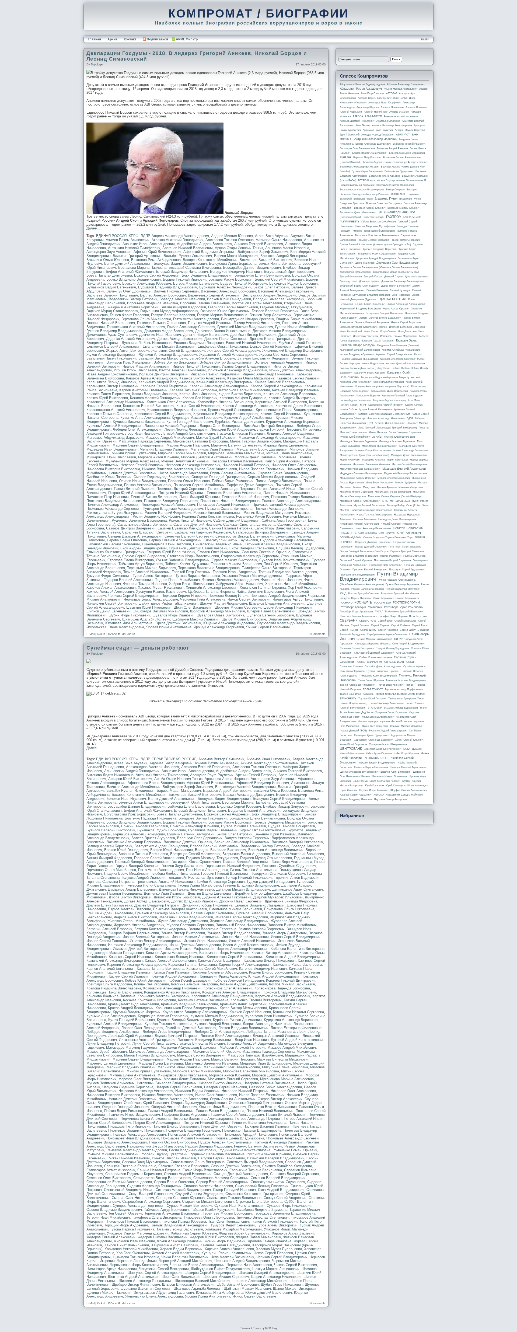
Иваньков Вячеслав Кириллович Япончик (363, 327)
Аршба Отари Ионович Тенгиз (239, 248)
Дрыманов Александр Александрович (402, 281)
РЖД (343, 593)
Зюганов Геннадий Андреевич (279, 362)
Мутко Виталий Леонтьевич (369, 505)
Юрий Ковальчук (374, 785)
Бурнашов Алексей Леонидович (225, 287)
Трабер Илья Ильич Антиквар (356, 694)
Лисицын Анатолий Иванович (277, 1036)
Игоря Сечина (388, 331)
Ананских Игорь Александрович (149, 244)
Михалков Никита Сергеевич (356, 491)
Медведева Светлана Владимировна (361, 473)
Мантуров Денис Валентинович (409, 455)
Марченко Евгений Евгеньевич (236, 445)
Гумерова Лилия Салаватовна (151, 885)
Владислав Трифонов (352, 203)
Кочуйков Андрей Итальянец (389, 400)
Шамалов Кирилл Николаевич (371, 767)
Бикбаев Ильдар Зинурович (285, 806)
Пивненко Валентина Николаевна (234, 493)
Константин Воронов (368, 395)
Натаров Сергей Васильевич (178, 1087)
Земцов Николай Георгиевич (262, 929)
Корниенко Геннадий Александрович (402, 395)
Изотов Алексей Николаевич (182, 370)
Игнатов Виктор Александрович (155, 941)
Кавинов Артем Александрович (151, 378)
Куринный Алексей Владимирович (114, 426)
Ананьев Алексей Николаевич (401, 116)
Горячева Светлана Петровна (110, 882)
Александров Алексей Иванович (152, 767)
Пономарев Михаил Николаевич (187, 1138)
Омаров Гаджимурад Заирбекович (161, 477)
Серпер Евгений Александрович (175, 540)
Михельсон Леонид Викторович (393, 491)
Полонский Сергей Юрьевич (356, 560)
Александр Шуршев (368, 107)
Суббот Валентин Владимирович (182, 560)
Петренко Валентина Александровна (203, 1119)
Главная (94, 39)
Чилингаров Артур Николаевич (298, 599)
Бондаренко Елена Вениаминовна (262, 275)
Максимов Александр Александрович (269, 437)
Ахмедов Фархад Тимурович (377, 134)
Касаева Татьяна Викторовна (193, 390)
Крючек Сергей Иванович (281, 414)
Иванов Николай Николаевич (196, 366)
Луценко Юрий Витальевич (399, 436)
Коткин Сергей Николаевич (198, 406)
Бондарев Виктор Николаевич (203, 818)
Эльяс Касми (360, 781)
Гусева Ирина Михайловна (297, 327)
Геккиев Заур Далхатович (270, 315)
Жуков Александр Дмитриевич (111, 355)
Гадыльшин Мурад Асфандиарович (169, 311)
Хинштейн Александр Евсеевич (211, 587)
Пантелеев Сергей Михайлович (199, 485)
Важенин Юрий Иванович (275, 834)
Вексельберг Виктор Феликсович (395, 185)
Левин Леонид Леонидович (186, 429)
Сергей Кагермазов (405, 620)
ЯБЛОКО (378, 794)
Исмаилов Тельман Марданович (398, 336)
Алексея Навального (375, 111)
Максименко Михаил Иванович (379, 446)
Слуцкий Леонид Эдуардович (300, 548)
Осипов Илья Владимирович (142, 481)
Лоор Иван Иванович (142, 433)
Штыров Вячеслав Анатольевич (188, 1284)
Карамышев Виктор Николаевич (112, 386)
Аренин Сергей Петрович (256, 775)
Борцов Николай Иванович (184, 279)
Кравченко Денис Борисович (298, 406)
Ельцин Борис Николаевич (370, 304)
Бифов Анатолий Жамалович (130, 272)
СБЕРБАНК (348, 620)
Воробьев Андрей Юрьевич (370, 208)
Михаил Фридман (387, 487)
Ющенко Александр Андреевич (229, 623)
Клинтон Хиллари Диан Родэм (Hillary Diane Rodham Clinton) (375, 368)
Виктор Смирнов (395, 189)
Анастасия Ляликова (388, 121)
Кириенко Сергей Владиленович (394, 354)
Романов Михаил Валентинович (112, 1154)
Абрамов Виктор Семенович (221, 759)
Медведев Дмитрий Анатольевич (404, 468)
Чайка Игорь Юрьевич (406, 753)
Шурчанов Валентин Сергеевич (146, 1288)
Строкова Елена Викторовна (130, 560)
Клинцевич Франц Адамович (223, 976)
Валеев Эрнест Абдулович (153, 838)
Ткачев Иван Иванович (390, 685)
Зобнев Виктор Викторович (176, 362)
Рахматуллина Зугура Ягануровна (114, 513)
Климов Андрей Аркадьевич (175, 976)
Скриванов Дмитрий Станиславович (198, 548)
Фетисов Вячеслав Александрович (230, 580)
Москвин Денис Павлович (256, 457)
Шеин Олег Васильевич (193, 607)
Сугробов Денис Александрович (383, 666)
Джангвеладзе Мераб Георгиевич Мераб (396, 272)
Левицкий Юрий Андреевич (233, 429)
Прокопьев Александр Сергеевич (113, 509)
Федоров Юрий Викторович (212, 1237)
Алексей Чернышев (351, 111)
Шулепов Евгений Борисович (270, 615)
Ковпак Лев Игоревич (200, 398)
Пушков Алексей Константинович (225, 1142)
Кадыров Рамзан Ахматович (378, 340)
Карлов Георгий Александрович (276, 386)
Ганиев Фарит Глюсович (129, 315)
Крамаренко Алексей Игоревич (385, 404)
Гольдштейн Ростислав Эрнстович (195, 878)
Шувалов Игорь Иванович (173, 615)
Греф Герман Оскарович (406, 240)
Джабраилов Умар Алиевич (355, 272)
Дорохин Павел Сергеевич (225, 339)
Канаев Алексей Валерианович (280, 382)
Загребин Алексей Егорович (212, 358)
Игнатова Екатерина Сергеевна (407, 327)
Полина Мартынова (414, 556)
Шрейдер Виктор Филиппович (136, 1284)
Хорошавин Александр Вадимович (373, 739)
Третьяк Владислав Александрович (287, 572)
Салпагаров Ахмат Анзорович (110, 1170)
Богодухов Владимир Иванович (236, 272)
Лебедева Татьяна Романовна (270, 1032)
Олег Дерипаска (367, 533)
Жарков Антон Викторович (127, 350)
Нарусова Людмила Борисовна (127, 1087)
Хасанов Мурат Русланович (161, 587)
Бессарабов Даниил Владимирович (252, 268)
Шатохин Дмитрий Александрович (266, 1273)
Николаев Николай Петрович (245, 465)
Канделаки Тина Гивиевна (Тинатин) (398, 345)
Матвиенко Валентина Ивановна (211, 1063)
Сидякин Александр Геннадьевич (154, 1186)
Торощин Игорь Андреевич (234, 572)
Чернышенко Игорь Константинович (139, 1265)
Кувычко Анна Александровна (145, 418)
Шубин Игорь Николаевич (129, 615)
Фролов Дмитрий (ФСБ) (353, 730)
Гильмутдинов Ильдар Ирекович (247, 319)
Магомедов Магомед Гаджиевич (132, 1047)
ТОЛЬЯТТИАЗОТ (373, 689)
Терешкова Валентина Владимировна (209, 568)
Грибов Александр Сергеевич (191, 327)
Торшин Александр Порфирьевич (404, 689)
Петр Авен (394, 546)
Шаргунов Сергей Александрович (155, 1273)
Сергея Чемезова (388, 630)
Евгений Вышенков (377, 290)
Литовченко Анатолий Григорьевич (147, 1040)
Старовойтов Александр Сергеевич (250, 556)
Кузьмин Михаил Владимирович (216, 1016)
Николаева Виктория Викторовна (113, 469)
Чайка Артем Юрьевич (379, 753)
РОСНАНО (346, 602)
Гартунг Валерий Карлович (173, 315)
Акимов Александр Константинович (269, 763)
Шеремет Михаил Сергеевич (238, 607)
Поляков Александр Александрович (291, 501)
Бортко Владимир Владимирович (133, 279)
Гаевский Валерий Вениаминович (142, 862)
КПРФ (133, 236)
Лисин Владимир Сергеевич (405, 432)
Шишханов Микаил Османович (389, 776)
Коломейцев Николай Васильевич (225, 402)
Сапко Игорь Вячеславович (276, 528)
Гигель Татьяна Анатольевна (253, 870)
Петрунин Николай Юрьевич (182, 493)
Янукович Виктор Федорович (390, 799)
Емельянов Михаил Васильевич (169, 346)
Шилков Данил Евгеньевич (108, 611)
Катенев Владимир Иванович (296, 390)
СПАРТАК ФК (374, 662)
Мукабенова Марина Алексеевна (132, 461)
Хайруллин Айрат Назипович (239, 584)
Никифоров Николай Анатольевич (359, 523)
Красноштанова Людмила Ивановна (176, 410)
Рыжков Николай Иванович (174, 1158)
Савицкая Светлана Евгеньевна (249, 524)
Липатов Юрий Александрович (226, 1036)
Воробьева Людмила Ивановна (152, 303)
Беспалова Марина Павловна (142, 268)
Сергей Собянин (400, 625)
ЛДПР (145, 236)
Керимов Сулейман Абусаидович (220, 972)
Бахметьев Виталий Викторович (266, 260)
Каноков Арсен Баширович (220, 960)
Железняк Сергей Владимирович (178, 350)
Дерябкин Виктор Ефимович (253, 335)
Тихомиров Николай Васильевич (133, 1221)
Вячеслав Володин (373, 217)
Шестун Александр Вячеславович (359, 771)
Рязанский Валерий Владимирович (275, 1158)
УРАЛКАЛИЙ (375, 707)
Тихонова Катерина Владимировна (406, 680)
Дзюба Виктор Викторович (130, 897)
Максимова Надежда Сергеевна (144, 441)
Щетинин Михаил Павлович (108, 1293)
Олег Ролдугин (387, 533)
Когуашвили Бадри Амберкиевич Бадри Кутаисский (390, 377)
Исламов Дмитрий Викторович (163, 374)
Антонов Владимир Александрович (392, 125)
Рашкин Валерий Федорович (168, 513)
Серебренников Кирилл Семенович (387, 634)
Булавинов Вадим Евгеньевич (111, 287)
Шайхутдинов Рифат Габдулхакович (168, 603)
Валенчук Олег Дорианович (129, 291)
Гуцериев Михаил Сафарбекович (377, 253)
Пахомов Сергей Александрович (237, 1115)
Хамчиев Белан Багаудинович (225, 1245)
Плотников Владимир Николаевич (114, 501)
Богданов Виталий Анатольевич (254, 810)
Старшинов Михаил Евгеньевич (208, 1202)
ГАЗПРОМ (393, 217)
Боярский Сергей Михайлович (279, 279)
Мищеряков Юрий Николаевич (111, 457)
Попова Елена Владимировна (240, 1138)
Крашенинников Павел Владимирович (287, 410)
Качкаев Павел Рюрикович (108, 394)
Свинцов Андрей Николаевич (187, 1174)
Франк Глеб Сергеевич (375, 726)
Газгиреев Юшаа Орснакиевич (225, 311)
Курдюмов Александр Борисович (293, 422)
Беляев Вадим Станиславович (369, 153)
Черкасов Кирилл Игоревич (184, 596)
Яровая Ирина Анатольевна (168, 627)
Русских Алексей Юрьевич (269, 1154)
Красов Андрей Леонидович (231, 410)
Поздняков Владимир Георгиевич (171, 501)
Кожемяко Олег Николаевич (356, 382)
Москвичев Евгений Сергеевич (233, 1079)
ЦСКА (406, 749)
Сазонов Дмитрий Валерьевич (130, 528)
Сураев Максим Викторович (234, 560)
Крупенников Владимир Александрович (225, 414)
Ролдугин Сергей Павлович (355, 598)
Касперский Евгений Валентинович (360, 349)
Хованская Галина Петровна (263, 587)
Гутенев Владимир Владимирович (114, 331)
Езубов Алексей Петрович (299, 343)
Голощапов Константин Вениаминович (377, 235)
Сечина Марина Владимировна (374, 639)
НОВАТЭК (399, 528)
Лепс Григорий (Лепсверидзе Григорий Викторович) (387, 427)
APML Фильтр (187, 39)
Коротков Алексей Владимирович (282, 996)
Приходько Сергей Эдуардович (407, 569)
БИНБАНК (345, 157)
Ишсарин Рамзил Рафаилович (215, 374)
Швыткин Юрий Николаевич (149, 607)
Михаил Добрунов (405, 482)
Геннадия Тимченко (351, 230)
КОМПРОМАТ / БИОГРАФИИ (258, 13)
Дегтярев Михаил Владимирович (279, 331)
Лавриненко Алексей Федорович (171, 426)
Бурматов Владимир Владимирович (167, 287)
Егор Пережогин (401, 295)
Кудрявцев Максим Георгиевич (197, 418)
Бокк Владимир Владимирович (207, 275)
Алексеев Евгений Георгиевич (205, 767)
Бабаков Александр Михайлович (133, 787)
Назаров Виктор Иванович (220, 1083)
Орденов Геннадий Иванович (125, 1107)
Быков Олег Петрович (271, 287)
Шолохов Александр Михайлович (217, 611)
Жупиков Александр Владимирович (168, 355)
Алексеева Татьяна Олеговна (229, 240)
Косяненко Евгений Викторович (148, 406)
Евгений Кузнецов (400, 290)
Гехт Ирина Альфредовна (207, 870)
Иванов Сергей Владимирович (246, 366)
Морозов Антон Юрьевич (158, 457)
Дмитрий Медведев (351, 276)
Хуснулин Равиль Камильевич (161, 592)
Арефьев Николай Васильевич (187, 248)
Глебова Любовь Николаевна (175, 873)
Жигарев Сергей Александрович (233, 350)
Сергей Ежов (385, 620)
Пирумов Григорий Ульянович (407, 551)
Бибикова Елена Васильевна (191, 806)
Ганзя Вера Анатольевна (292, 862)
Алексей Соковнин (416, 107)
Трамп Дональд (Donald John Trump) (400, 693)
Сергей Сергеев (380, 625)
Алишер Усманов (399, 111)
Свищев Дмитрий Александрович (135, 536)
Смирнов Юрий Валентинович (170, 552)
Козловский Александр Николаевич (115, 402)
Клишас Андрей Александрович (274, 976)
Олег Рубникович (409, 532)
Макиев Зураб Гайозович (216, 437)
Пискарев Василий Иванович (245, 497)
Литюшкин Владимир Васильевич (205, 1040)
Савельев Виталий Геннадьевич (358, 616)
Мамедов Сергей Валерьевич (201, 1055)
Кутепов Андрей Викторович (217, 1024)
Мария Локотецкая (397, 459)
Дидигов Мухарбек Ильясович (278, 897)
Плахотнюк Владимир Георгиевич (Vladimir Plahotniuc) (370, 556)
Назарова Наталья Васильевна (237, 461)
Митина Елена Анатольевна (289, 453)
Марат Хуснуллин (350, 459)
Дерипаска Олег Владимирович (398, 262)
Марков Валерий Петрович (233, 1059)
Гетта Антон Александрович (196, 319)
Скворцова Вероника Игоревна (372, 643)
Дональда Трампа (369, 281)
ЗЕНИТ (363, 317)
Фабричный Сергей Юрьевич (193, 1233)
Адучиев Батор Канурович (171, 763)
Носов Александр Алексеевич (183, 473)
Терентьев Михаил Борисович (151, 568)
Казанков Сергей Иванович (298, 378)
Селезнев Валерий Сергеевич (189, 536)
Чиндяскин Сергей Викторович (111, 603)
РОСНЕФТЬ (363, 602)
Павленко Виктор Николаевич (272, 1107)
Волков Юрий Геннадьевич (229, 299)
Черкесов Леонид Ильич (228, 596)
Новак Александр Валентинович (373, 528)
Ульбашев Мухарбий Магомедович (233, 1229)
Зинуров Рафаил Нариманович (133, 933)
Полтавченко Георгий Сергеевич (392, 560)
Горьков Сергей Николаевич (374, 240)
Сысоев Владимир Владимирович (114, 1210)
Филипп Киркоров (368, 721)
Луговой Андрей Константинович (188, 433)
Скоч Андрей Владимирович (143, 548)
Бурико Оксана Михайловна (262, 830)
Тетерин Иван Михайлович (108, 1217)
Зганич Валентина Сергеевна (212, 929)
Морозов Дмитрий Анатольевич (206, 457)
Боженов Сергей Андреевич (157, 275)
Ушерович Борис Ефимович (391, 712)
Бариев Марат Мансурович (236, 256)
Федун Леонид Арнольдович (378, 717)
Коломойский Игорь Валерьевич (389, 391)
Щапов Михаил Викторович (244, 619)
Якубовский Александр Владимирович (288, 623)
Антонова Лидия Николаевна (110, 775)
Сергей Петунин (360, 625)
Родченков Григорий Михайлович (400, 593)
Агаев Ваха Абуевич (271, 236)
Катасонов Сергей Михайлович (244, 390)
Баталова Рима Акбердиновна (156, 260)
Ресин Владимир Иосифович (156, 516)
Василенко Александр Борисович (228, 291)
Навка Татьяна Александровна (374, 514)
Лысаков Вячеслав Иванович (241, 433)
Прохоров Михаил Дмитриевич (357, 574)
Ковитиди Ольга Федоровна (109, 984)
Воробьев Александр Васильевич (275, 850)
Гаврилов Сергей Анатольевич (233, 307)
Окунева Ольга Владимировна (283, 473)
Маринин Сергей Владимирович (139, 445)
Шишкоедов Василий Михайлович (160, 611)
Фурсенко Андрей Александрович (388, 730)
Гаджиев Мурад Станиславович (112, 311)
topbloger (97, 64)
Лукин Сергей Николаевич (153, 1043)
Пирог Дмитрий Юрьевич (199, 497)
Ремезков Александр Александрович (136, 1150)
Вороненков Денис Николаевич (358, 212)
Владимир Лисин (363, 198)
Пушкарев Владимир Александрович (173, 509)
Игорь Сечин (371, 331)
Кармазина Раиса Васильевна (297, 965)
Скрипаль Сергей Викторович (357, 648)
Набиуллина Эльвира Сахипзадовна (371, 510)
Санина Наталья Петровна (230, 528)
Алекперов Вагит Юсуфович (384, 102)
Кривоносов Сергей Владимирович (162, 414)
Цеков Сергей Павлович (273, 1253)
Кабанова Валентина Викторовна (297, 949)
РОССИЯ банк (382, 602)
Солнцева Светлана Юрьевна (266, 552)
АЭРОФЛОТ (403, 134)
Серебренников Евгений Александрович (119, 1182)
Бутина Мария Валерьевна (367, 171)
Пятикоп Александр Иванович (278, 509)
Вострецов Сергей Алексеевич (257, 303)
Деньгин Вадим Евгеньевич (205, 335)
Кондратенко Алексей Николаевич (172, 992)
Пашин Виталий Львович (134, 489)
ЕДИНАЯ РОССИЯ (111, 236)
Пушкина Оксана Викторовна (228, 509)
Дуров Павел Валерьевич (396, 285)
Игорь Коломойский (351, 331)
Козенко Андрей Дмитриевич (291, 398)
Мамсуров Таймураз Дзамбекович (255, 1055)
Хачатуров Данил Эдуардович (371, 735)
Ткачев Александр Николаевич (357, 685)
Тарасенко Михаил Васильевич (236, 564)
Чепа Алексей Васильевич (232, 1257)
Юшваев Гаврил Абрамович (356, 794)
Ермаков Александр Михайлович (162, 913)
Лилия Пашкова (378, 432)
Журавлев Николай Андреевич (139, 925)
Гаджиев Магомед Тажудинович (286, 307)
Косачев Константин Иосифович (149, 1000)
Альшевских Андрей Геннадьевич (131, 771)
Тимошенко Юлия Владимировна (378, 675)
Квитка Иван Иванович (197, 394)
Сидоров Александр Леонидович (287, 540)
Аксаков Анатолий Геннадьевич (177, 240)
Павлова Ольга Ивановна (189, 481)
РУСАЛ (379, 611)
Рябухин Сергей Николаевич (221, 1158)
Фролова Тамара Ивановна (145, 584)
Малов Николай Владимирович (255, 441)
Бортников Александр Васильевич (359, 166)
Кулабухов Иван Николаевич (268, 1016)
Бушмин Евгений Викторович (190, 834)
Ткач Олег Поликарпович (228, 1221)
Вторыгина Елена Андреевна (246, 854)
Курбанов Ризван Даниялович (239, 422)
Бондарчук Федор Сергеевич (411, 162)
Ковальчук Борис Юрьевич (369, 372)
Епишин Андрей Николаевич (109, 913)
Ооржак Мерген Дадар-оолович (273, 477)
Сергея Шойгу (408, 630)
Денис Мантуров (365, 262)
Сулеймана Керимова (352, 671)
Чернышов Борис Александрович (151, 599)
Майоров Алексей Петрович (242, 1047)
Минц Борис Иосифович (379, 482)
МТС (385, 501)
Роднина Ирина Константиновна (208, 516)
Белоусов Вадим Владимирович (180, 263)
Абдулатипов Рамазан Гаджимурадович (362, 84)
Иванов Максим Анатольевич (146, 366)
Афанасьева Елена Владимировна (156, 783)
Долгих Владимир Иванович (194, 901)
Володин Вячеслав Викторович (278, 299)
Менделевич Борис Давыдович (262, 449)
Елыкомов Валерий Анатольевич (113, 346)
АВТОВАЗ (391, 93)
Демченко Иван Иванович (160, 335)
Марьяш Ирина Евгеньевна (285, 445)
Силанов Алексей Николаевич (208, 1186)
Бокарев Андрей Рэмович (378, 162)
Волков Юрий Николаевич (171, 850)
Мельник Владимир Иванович (164, 449)
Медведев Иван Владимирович (112, 449)
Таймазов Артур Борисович (140, 564)
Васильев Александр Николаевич (285, 291)
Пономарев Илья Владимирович (132, 1138)
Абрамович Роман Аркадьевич (361, 88)
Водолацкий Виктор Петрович (133, 299)
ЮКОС (406, 781)
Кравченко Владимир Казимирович (189, 1004)
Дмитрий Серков (393, 276)
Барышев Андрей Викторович (284, 256)
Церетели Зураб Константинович (382, 749)
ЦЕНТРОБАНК (351, 749)
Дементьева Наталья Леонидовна (114, 893)
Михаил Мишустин (364, 487)
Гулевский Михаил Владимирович (245, 327)
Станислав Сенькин (351, 666)
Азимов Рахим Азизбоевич (127, 240)
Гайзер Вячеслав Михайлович (378, 221)
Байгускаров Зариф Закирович (263, 252)
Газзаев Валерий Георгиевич (275, 311)
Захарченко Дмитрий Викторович (384, 313)
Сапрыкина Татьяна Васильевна (255, 1170)
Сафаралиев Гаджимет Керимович (202, 532)
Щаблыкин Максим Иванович (195, 619)
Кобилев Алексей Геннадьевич (155, 398)
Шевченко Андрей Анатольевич (133, 1277)
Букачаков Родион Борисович (293, 283)
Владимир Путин (386, 198)
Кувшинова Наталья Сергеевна (298, 1012)
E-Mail (90, 634)
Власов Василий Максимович (214, 846)
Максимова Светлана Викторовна (200, 441)
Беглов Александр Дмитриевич (373, 143)
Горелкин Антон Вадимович (296, 878)
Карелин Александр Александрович (219, 386)
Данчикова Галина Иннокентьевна (222, 331)
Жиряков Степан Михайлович (131, 921)
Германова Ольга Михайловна (146, 319)
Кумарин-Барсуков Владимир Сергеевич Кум (384, 414)
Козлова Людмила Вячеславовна (113, 988)
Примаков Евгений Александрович (281, 505)
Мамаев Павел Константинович (373, 450)
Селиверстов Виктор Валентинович (244, 536)
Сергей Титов (420, 625)
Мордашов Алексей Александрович (360, 501)
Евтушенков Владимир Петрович (371, 295)
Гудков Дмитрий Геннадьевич (271, 882)
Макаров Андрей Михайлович (169, 437)
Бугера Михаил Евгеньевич (195, 283)
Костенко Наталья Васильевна (203, 1000)
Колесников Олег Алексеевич (171, 402)
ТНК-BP (410, 685)
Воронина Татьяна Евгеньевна (205, 303)
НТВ (354, 533)
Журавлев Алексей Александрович (228, 355)
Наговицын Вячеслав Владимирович (167, 1083)
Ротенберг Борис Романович (403, 607)
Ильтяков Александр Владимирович (237, 370)
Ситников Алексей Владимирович (272, 544)
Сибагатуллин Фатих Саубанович (231, 540)
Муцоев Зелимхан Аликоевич (185, 461)
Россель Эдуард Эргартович (164, 1154)
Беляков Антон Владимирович (143, 802)
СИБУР (398, 639)
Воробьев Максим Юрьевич (403, 208)
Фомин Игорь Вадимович (225, 1241)
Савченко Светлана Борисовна (183, 1166)
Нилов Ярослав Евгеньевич (261, 469)
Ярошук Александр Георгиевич (219, 627)
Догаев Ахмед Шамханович (179, 339)
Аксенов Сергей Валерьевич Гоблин (378, 98)
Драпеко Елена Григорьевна (272, 339)
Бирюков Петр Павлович (367, 157)
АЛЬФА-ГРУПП (373, 116)
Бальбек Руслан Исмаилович (188, 256)
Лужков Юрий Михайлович (355, 436)
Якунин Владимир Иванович (356, 799)
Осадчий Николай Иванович (174, 1107)
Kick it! (101, 634)
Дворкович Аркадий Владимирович (376, 258)
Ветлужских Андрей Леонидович (269, 295)
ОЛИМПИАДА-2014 (350, 537)
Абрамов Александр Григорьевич (406, 84)
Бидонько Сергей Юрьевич (239, 806)
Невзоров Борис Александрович (275, 1087)
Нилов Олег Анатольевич (216, 469)
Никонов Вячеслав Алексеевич (167, 469)
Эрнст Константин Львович (384, 781)
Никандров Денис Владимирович (397, 519)
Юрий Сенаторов (396, 785)
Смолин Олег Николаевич (218, 552)
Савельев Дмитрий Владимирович (255, 1162)
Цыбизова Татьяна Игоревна (211, 592)
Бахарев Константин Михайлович (210, 260)
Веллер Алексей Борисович (163, 295)
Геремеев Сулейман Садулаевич (289, 866)
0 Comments (317, 634)
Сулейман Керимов (414, 666)
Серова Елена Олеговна (127, 540)
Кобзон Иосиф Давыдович (190, 980)
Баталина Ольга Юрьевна (107, 260)
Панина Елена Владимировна (220, 1111)
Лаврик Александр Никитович (267, 1024)
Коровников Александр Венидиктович (222, 996)
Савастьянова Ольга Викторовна (144, 524)
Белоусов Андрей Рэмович (392, 148)
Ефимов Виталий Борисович (259, 913)
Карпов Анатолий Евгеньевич (143, 390)
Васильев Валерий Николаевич (112, 295)
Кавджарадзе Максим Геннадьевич (115, 953)
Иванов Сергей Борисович (406, 322)
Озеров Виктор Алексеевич (280, 1099)
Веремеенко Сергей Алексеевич (214, 295)
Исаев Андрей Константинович (111, 374)
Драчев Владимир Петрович (157, 905)
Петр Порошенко (411, 546)
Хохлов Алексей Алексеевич (110, 592)
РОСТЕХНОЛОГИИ (406, 602)
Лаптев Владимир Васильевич (243, 1028)
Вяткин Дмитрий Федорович (183, 307)
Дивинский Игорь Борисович (177, 897)
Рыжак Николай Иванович (190, 520)
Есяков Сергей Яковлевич (271, 346)
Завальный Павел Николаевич (111, 358)
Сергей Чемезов (349, 630)
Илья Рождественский (365, 336)
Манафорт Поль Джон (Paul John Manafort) (364, 455)
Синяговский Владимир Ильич (218, 544)
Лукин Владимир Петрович (108, 1043)
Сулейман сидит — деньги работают (137, 648)
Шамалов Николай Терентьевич (408, 767)
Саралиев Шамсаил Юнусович (147, 532)
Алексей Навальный (392, 107)
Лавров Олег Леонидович (221, 426)
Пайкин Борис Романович (232, 481)
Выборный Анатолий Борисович (132, 307)
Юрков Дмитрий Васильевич (178, 623)
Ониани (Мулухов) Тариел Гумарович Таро (388, 537)
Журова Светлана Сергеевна (283, 355)
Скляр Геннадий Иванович (234, 1190)
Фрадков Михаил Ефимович (396, 721)
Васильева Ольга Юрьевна (384, 176)
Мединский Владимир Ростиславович (405, 473)
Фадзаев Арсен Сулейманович (244, 1233)
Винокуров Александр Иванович (370, 194)
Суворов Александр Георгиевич (139, 1206)
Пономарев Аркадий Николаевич (223, 505)
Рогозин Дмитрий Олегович (363, 593)
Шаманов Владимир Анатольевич (276, 603)
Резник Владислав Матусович (268, 513)
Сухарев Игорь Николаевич (289, 1206)
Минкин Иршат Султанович (134, 453)
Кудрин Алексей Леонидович (375, 409)
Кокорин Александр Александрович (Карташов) (382, 386)
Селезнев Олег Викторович (108, 1178)
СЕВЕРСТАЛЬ (367, 620)
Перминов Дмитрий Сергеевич (181, 489)
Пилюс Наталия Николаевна (286, 493)
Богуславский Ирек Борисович (289, 272)
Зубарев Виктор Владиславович (226, 362)
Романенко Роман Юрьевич (258, 516)
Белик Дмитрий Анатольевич (128, 263)
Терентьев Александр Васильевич (172, 1213)
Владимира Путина (410, 198)
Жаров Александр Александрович (406, 304)
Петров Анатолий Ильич (276, 489)
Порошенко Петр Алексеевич (386, 565)
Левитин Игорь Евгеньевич (390, 423)
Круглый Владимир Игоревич (136, 1012)
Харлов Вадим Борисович (181, 1249)
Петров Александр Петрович (231, 489)
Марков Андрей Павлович (188, 445)
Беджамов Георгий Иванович (409, 143)
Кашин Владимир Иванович (154, 394)
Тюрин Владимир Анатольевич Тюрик (391, 703)
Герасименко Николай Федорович (232, 866)
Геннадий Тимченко (408, 226)
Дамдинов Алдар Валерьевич (168, 331)
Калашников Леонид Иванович (111, 382)
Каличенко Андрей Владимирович (166, 382)
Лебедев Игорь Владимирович (168, 1032)
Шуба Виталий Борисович (237, 1284)
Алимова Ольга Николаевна (279, 240)
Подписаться (157, 39)
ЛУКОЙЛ (377, 436)
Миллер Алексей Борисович (394, 478)
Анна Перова (362, 125)
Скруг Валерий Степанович (251, 548)
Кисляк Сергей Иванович (129, 976)
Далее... (93, 228)
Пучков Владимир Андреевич (402, 584)
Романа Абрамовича (407, 598)
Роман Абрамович (383, 598)
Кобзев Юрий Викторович (107, 398)
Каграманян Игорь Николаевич (224, 953)
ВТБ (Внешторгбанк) (393, 212)
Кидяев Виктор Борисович (239, 394)
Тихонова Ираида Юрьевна (184, 1221)
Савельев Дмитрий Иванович (197, 524)
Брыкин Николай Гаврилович (144, 826)
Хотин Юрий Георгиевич (353, 744)
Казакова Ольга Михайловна (250, 378)
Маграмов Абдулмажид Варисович (114, 437)
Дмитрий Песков (373, 276)
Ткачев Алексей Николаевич (146, 572)
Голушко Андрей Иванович (210, 323)
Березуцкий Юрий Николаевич (195, 802)
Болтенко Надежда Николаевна (150, 818)
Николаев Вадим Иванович (197, 1091)
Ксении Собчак (413, 404)
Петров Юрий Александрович (132, 493)
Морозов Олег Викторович (140, 1079)
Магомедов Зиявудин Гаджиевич (358, 441)
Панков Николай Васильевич (147, 485)
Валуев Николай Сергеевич (176, 291)
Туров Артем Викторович (153, 576)
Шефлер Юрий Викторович (395, 771)
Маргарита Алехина (373, 459)
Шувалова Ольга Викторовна (220, 615)
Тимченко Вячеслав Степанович (262, 1217)
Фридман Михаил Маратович (406, 726)
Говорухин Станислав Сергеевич (278, 873)
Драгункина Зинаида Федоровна (291, 901)
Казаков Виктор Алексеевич (202, 378)
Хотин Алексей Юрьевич (409, 739)
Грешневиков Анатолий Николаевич (136, 327)
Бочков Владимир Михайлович (280, 822)
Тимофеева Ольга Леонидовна (209, 1217)
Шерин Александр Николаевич (288, 607)
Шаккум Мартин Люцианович (223, 603)
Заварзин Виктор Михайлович (162, 358)
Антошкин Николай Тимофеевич (134, 248)
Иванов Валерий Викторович (146, 937)
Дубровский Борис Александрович (359, 285)
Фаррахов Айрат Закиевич (292, 1233)
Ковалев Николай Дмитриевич (290, 980)
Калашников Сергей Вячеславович (235, 957)
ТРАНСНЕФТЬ (348, 698)
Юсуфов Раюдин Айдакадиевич (408, 790)
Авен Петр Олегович (372, 93)
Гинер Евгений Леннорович (379, 230)
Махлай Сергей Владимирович (409, 464)
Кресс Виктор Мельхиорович (243, 1008)
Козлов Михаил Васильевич (292, 984)
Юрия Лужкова (348, 790)
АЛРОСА (358, 116)
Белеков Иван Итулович (126, 799)
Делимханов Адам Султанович (111, 335)
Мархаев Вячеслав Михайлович (283, 1059)
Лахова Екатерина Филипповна (296, 1028)
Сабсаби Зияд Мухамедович (145, 1162)
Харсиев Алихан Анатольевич (111, 587)
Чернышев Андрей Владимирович (278, 596)
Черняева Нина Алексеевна (202, 599)
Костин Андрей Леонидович (355, 400)
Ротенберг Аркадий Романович (361, 607)
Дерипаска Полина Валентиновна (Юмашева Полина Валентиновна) (379, 267)
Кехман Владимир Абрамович (357, 354)
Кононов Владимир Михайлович (290, 992)
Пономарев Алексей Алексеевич (168, 505)
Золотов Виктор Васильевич (385, 317)
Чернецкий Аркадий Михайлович (185, 1261)
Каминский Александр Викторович (224, 382)
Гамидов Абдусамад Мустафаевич (375, 226)
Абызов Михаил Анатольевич (400, 89)
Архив (112, 39)
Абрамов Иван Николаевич (268, 759)
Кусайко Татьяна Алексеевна (168, 1024)
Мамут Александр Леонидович (410, 450)
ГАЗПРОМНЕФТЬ (349, 221)
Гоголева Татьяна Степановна (161, 323)
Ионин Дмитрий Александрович (295, 370)
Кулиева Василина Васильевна (138, 422)
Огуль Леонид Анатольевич (233, 473)
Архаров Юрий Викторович (130, 779)
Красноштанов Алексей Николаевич (115, 410)
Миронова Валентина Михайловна (236, 453)
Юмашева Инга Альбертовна (128, 623)
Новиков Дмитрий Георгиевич (132, 473)
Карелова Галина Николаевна (192, 965)
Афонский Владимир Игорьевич (209, 252)
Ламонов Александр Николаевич (386, 418)
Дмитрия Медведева (416, 276)
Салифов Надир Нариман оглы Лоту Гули (403, 616)
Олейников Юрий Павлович (108, 477)
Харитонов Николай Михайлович (292, 584)
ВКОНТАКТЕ (398, 194)
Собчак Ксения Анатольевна (375, 657)
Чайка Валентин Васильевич (260, 592)
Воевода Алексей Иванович (182, 299)
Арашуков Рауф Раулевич (211, 775)
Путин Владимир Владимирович (379, 576)
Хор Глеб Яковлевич (304, 587)
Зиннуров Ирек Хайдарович (129, 362)
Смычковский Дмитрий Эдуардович (374, 652)
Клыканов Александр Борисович (290, 394)
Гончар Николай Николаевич (257, 323)
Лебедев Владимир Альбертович (113, 1032)
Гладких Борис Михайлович (299, 319)
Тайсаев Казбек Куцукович (187, 564)
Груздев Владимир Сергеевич (380, 249)
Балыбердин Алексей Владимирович (245, 787)
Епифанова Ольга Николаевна (223, 346)
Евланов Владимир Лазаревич (199, 343)
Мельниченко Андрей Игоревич (358, 478)
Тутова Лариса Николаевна (198, 576)
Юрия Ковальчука (417, 785)
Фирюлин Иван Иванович (281, 580)
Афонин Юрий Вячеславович (157, 252)
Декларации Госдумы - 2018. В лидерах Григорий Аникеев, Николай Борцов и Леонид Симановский (196, 56)
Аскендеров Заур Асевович (108, 252)
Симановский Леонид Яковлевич (113, 544)
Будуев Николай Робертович (243, 283)
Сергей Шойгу (368, 630)
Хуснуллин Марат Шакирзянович (388, 744)
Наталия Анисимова (364, 519)
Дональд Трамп (348, 281)
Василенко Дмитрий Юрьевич (188, 842)
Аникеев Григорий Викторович (258, 244)
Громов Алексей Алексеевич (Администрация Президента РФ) (375, 244)
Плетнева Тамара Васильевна (295, 497)
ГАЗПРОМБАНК (412, 217)
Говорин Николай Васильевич (110, 323)
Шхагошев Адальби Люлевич (146, 619)
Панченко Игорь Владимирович (134, 1115)
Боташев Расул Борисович (230, 279)
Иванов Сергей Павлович (107, 941)
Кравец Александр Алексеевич (247, 406)
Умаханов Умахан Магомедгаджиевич (253, 576)
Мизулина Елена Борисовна (285, 1067)
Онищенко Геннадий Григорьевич (218, 477)
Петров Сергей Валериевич (108, 1123)
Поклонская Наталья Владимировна (230, 501)
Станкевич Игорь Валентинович (193, 556)
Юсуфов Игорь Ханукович (374, 790)
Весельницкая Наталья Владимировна (362, 189)
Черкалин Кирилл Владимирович (376, 762)
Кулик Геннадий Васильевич (189, 422)
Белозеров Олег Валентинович (357, 148)
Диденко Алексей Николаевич (130, 339)
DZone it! (114, 634)
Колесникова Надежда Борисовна (282, 988)
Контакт (130, 39)
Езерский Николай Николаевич (251, 343)
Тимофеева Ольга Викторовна (266, 568)
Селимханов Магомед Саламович (221, 1178)
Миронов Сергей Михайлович (182, 453)
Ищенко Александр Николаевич (269, 374)
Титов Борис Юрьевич (371, 680)
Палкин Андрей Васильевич (278, 481)
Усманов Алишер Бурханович (401, 707)
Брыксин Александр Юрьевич (146, 283)
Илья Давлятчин (407, 331)
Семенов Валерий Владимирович (278, 1178)
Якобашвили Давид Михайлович (404, 794)
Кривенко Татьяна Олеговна (109, 414)
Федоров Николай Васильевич (162, 1237)
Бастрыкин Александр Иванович (375, 139)
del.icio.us (128, 634)
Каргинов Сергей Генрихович (164, 386)
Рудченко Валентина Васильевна (139, 520)
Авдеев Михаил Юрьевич (232, 236)
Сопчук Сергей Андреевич (143, 556)
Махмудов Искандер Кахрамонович (360, 469)
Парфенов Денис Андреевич (250, 485)
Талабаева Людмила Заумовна (261, 1210)
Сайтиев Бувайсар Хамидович (182, 528)
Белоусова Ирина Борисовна (232, 263)
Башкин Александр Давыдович (248, 795)
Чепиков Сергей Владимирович (133, 596)
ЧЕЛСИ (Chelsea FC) (377, 758)
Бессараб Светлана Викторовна (195, 268)
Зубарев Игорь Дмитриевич (284, 933)
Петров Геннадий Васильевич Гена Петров (364, 551)
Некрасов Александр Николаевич (193, 465)
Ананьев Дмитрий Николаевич (357, 121)
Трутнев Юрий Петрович (372, 698)
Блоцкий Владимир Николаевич (182, 272)
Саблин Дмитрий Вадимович (236, 520)
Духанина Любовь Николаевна (147, 343)
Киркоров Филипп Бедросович (367, 363)
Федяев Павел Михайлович (177, 580)
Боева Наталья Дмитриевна (109, 275)
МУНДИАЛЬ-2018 (400, 501)
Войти (424, 39)
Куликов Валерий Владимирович (184, 1020)
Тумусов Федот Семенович (108, 576)
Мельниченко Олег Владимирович (232, 1067)
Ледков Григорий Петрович (279, 429)
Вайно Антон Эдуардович (399, 171)
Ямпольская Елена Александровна (115, 627)
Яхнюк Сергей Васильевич (268, 627)
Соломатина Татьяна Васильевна (234, 1198)
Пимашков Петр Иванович (107, 497)
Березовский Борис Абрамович (407, 153)
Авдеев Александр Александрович (180, 236)
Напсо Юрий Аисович (282, 461)
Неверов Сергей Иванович (142, 465)
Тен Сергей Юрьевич (281, 564)
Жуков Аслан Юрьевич (396, 308)
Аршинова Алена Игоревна (287, 248)
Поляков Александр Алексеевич (112, 505)
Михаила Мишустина (411, 487)
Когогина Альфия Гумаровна (242, 398)
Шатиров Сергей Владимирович (210, 1273)
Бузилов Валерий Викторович (110, 830)
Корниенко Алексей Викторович (281, 402)
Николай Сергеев (391, 523)
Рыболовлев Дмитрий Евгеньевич (404, 611)
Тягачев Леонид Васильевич (179, 1229)
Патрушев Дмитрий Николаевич (373, 542)
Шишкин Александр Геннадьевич (146, 1281)
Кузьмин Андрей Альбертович (249, 418)
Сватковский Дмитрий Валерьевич (261, 532)
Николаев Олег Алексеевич (294, 465)
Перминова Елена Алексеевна (145, 1119)
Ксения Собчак (348, 409)
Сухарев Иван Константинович (284, 560)
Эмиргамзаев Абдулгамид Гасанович (164, 1293)
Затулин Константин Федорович (263, 358)
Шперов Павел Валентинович (271, 611)
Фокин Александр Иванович (179, 1241)
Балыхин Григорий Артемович (137, 256)
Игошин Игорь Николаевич (135, 370)
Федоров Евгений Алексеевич (128, 580)
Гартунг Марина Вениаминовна (222, 315)
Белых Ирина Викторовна (279, 263)
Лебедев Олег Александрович (137, 429)
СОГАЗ (361, 662)
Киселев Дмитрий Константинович (405, 363)
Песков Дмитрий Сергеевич (371, 546)
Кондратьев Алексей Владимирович (231, 992)
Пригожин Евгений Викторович (369, 569)
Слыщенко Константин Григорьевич (115, 552)
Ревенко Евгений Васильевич (217, 513)
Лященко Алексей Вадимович (291, 433)
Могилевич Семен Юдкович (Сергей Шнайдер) (394, 496)
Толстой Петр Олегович (191, 572)
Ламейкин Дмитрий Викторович (269, 426)
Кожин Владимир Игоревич (388, 382)
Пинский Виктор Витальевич (154, 497)
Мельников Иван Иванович (213, 449)
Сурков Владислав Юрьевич (382, 671)
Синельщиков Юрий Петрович (166, 544)
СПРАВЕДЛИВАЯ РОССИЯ (174, 759)
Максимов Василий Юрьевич (216, 1051)
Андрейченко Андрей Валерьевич (204, 244)
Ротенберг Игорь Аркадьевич (356, 611)
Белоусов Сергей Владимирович (279, 799)
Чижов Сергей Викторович (249, 599)
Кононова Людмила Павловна (110, 996)
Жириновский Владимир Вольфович (292, 350)
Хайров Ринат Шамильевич (191, 584)
